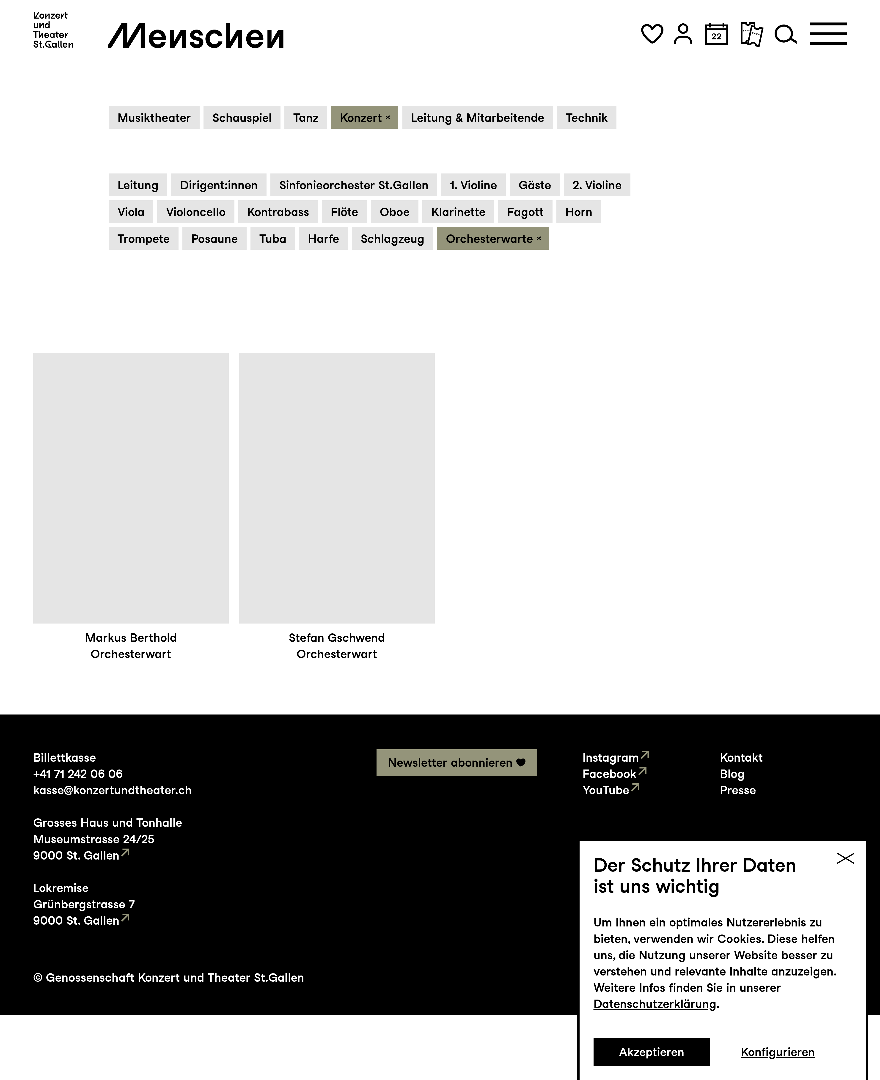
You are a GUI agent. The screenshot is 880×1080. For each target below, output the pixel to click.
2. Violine (597, 185)
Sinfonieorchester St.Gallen (354, 185)
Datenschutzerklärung (655, 1004)
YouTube (606, 790)
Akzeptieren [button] (651, 1052)
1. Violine (473, 185)
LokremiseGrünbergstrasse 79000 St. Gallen (84, 904)
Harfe (323, 239)
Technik (587, 118)
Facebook (609, 774)
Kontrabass (278, 212)
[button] (652, 33)
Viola (131, 212)
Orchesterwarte (489, 239)
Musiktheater (154, 118)
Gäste (535, 185)
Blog (732, 774)
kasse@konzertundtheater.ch (112, 790)
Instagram (611, 757)
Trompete (144, 239)
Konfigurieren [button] (778, 1052)
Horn (578, 212)
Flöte (344, 212)
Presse (738, 790)
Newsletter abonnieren (450, 762)
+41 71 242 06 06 (78, 774)
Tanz (306, 118)
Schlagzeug (392, 239)
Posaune (214, 239)
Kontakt (741, 757)
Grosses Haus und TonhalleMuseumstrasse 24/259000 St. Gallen (107, 839)
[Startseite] (53, 30)
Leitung (138, 185)
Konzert (361, 118)
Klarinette (458, 212)
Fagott (525, 212)
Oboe (395, 212)
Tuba (272, 239)
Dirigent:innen (219, 185)
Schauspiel (242, 118)
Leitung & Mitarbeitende (477, 118)
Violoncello (196, 212)
